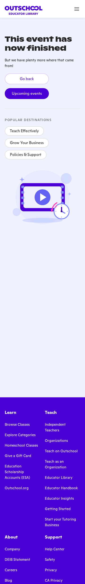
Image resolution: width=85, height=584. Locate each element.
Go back (27, 78)
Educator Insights (59, 498)
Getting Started (58, 509)
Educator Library (58, 477)
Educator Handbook (61, 488)
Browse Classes (17, 424)
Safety (50, 559)
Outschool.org (17, 488)
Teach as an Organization (55, 464)
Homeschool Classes (21, 445)
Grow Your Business (27, 142)
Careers (11, 570)
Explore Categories (20, 435)
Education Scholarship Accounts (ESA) (17, 472)
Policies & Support (25, 154)
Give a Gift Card (18, 455)
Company (12, 549)
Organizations (56, 440)
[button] (77, 9)
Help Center (54, 549)
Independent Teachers (55, 427)
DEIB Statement (17, 559)
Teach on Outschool (61, 451)
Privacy (51, 570)
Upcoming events (27, 93)
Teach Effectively (24, 130)
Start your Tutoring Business (60, 522)
